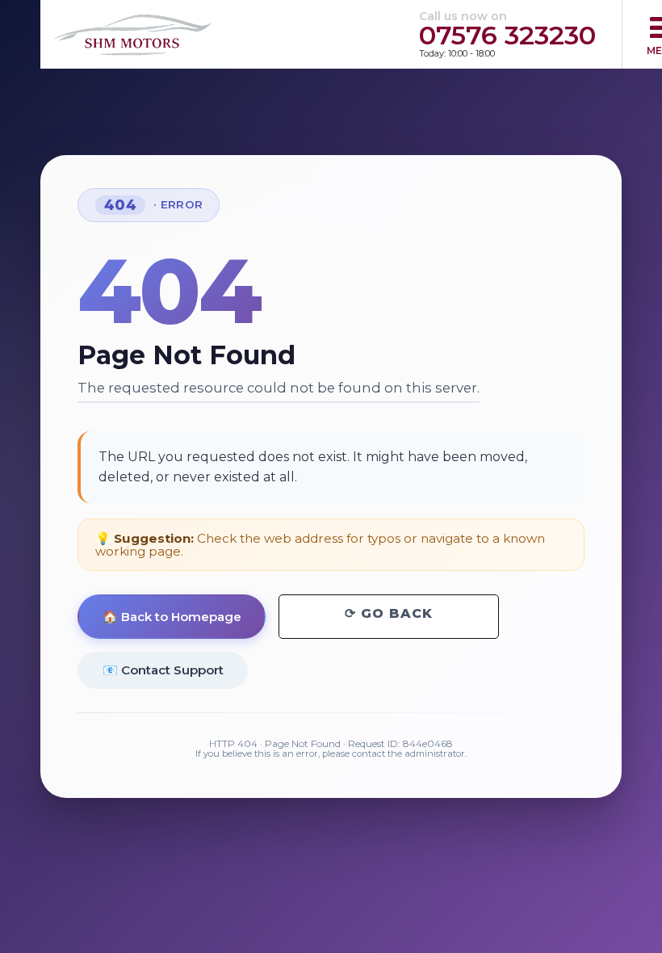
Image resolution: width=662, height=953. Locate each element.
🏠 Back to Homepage (172, 616)
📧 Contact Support (163, 670)
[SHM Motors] (133, 34)
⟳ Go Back (389, 613)
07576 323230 (507, 35)
